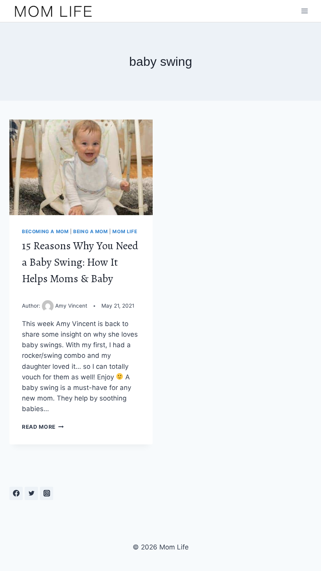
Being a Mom (90, 231)
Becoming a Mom (45, 231)
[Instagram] (46, 493)
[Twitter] (31, 493)
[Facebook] (16, 493)
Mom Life (124, 231)
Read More (43, 427)
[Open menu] (304, 11)
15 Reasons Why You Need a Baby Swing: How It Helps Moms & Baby (80, 262)
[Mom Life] (53, 11)
